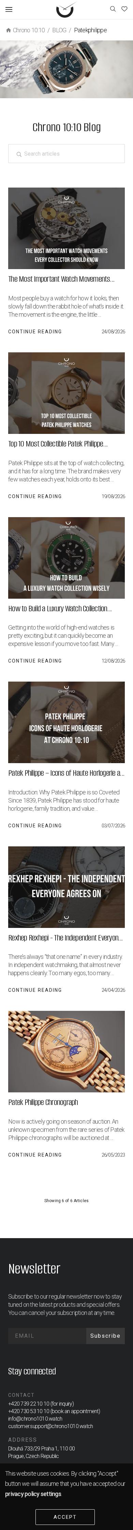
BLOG (59, 30)
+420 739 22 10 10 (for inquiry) (41, 1404)
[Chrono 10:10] (67, 9)
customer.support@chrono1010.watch (50, 1426)
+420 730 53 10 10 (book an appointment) (54, 1411)
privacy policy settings (33, 1493)
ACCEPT (65, 1517)
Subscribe (105, 1336)
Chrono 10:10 (29, 30)
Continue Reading (35, 331)
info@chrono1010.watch (35, 1418)
